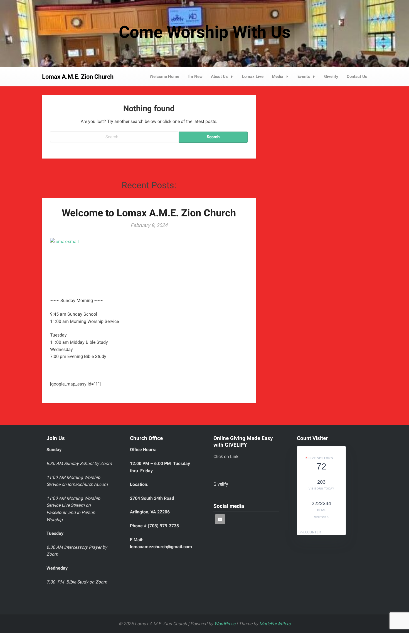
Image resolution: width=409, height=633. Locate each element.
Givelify (331, 76)
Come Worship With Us (204, 32)
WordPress (224, 623)
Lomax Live (252, 76)
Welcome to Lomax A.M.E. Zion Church (149, 213)
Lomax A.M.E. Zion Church (78, 76)
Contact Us (357, 76)
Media (277, 76)
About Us (219, 76)
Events (303, 76)
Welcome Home (164, 76)
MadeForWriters (274, 623)
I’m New (195, 76)
